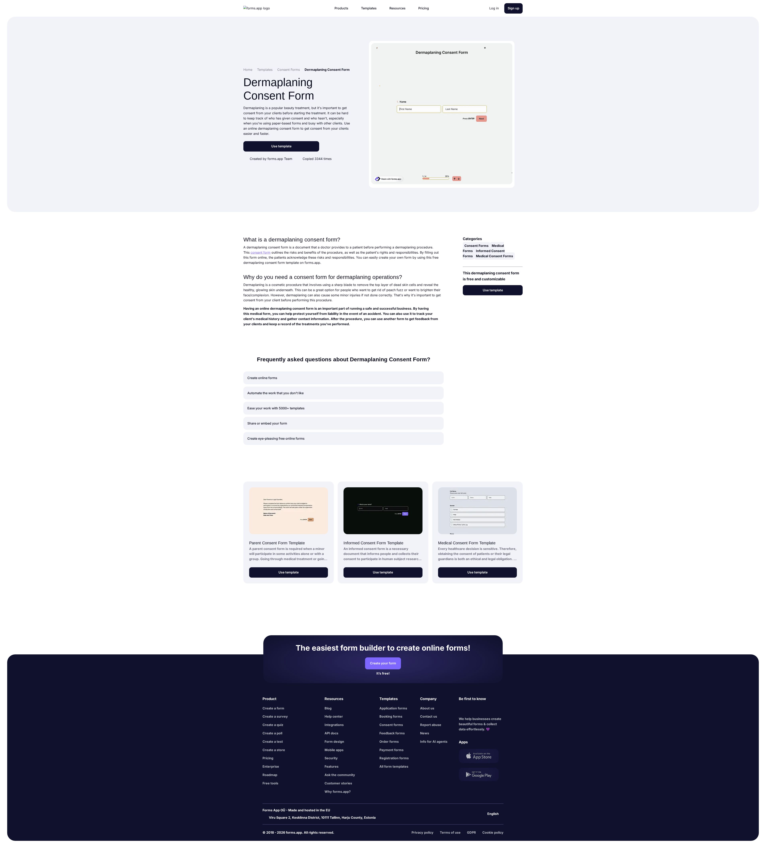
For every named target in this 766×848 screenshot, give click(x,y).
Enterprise (271, 766)
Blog (328, 708)
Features (332, 766)
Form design (334, 742)
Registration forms (394, 758)
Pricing (268, 758)
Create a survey (275, 716)
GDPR (471, 832)
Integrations (334, 725)
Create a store (274, 750)
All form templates (393, 766)
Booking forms (390, 716)
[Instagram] (471, 709)
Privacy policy (422, 832)
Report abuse (430, 725)
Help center (334, 716)
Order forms (389, 742)
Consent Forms (476, 246)
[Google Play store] (481, 775)
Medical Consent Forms (494, 256)
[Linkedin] (462, 709)
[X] (479, 709)
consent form (260, 252)
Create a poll (272, 733)
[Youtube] (488, 709)
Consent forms (391, 725)
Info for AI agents (433, 742)
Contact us (428, 716)
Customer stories (338, 783)
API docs (331, 733)
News (424, 733)
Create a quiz (273, 725)
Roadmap (270, 775)
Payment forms (391, 750)
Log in (494, 8)
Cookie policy (492, 832)
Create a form (273, 708)
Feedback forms (392, 733)
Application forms (393, 708)
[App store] (481, 756)
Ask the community (340, 775)
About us (427, 708)
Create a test (273, 742)
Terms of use (450, 832)
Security (331, 758)
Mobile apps (334, 750)
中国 (489, 803)
